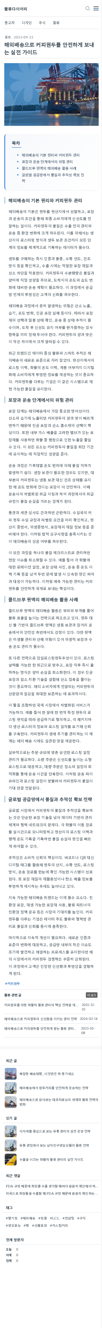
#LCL (55, 1218)
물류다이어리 (15, 9)
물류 (56, 22)
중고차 (10, 22)
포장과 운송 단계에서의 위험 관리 (47, 161)
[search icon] (87, 9)
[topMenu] (96, 7)
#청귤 (42, 1218)
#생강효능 (13, 1225)
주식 (42, 22)
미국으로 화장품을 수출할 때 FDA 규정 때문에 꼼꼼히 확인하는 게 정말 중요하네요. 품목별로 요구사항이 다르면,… (52, 1193)
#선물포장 (39, 1225)
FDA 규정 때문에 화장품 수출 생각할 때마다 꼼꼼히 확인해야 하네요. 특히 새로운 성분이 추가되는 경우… (52, 1186)
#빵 (26, 1225)
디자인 (27, 22)
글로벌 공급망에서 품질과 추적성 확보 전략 (53, 177)
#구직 (81, 1218)
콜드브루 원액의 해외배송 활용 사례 (49, 168)
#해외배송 (27, 1218)
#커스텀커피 (59, 1225)
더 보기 (91, 995)
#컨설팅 (68, 1218)
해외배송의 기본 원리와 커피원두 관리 (51, 154)
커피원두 (13, 983)
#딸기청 (12, 1218)
